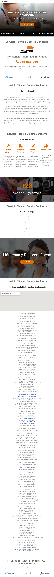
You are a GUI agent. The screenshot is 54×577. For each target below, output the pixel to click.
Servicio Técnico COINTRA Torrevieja (27, 539)
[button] (1, 34)
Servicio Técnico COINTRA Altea (27, 342)
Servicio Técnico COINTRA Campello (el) (27, 396)
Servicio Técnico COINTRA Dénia (27, 418)
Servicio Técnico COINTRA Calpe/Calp (27, 394)
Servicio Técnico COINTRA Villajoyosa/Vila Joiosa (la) (27, 549)
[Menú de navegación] (51, 2)
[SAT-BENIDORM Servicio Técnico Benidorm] (5, 1)
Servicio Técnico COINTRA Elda (27, 423)
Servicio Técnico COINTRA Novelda (27, 467)
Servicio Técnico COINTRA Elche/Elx (27, 422)
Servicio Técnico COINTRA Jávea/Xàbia (27, 449)
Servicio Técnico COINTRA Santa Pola (27, 522)
